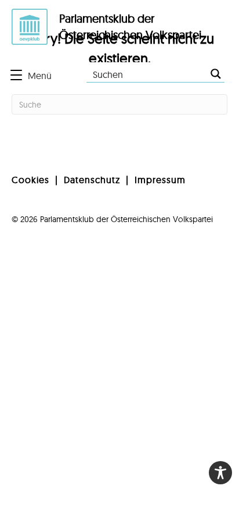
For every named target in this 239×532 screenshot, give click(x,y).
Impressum (160, 179)
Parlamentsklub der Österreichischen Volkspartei (126, 219)
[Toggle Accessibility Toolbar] (220, 472)
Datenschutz (92, 179)
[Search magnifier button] (215, 74)
